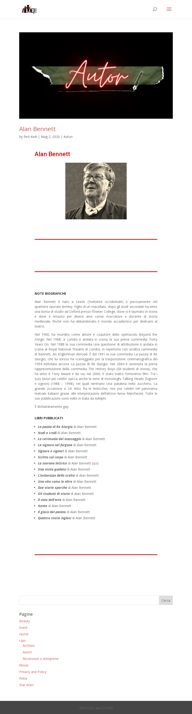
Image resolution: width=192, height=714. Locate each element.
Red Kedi (30, 136)
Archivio (29, 645)
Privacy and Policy (32, 672)
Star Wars (26, 685)
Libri (22, 640)
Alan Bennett (37, 129)
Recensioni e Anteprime (41, 658)
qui (95, 463)
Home (24, 634)
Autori (68, 136)
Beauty (24, 621)
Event (23, 627)
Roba (23, 678)
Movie (24, 665)
